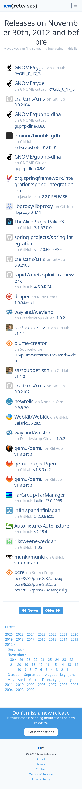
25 (50, 659)
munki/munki (29, 557)
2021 (63, 634)
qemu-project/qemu (37, 463)
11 (12, 669)
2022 (52, 634)
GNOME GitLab (33, 89)
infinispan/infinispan (37, 510)
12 (76, 664)
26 (43, 659)
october (14, 674)
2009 (30, 684)
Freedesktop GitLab (37, 317)
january (66, 679)
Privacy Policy (41, 779)
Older (49, 610)
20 (19, 664)
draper (22, 296)
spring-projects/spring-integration (43, 240)
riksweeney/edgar (34, 541)
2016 (41, 639)
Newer (33, 610)
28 (28, 659)
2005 (74, 684)
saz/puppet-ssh (31, 327)
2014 (63, 639)
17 (40, 664)
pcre (19, 572)
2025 (20, 634)
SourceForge (31, 349)
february (49, 679)
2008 (41, 684)
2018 (20, 639)
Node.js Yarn (52, 401)
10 (19, 669)
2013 (74, 639)
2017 (30, 639)
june (72, 674)
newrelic (23, 401)
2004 (9, 689)
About (41, 759)
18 (33, 664)
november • (17, 654)
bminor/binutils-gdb (37, 135)
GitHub (59, 67)
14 (62, 664)
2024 (30, 634)
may (11, 679)
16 (48, 664)
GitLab (26, 469)
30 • (13, 659)
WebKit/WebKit (31, 417)
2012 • (10, 644)
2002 (30, 689)
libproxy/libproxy (33, 206)
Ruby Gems (47, 296)
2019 (9, 639)
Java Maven (30, 196)
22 (71, 659)
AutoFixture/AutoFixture (41, 526)
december (16, 649)
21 (12, 664)
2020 (74, 634)
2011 (9, 684)
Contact (41, 769)
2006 (63, 684)
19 (26, 664)
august (51, 674)
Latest (10, 627)
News (41, 764)
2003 (20, 689)
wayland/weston (33, 432)
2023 (41, 634)
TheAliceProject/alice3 (39, 221)
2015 (52, 639)
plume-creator (30, 343)
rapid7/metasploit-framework (44, 277)
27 (35, 659)
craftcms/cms (29, 99)
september (33, 674)
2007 (52, 684)
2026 (9, 634)
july (62, 674)
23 (64, 659)
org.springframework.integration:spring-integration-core (44, 184)
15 (55, 664)
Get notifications (41, 732)
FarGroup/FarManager (39, 495)
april (21, 679)
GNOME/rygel (29, 67)
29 (21, 659)
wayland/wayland (33, 312)
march (33, 679)
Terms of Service (41, 774)
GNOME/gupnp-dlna (37, 114)
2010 (20, 684)
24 (57, 659)
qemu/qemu (28, 448)
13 (69, 664)
